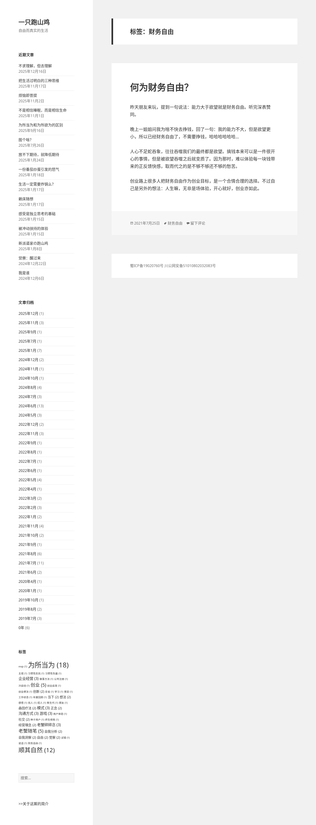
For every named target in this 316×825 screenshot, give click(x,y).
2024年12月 (28, 359)
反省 (49, 691)
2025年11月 (28, 322)
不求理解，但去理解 (35, 65)
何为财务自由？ (161, 87)
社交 (24, 719)
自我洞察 (27, 737)
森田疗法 (27, 708)
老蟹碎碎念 (49, 724)
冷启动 (24, 685)
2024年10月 (28, 378)
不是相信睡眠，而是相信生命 (43, 110)
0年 (21, 627)
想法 (65, 697)
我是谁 (24, 272)
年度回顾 (40, 697)
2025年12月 (28, 313)
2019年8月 (27, 609)
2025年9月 (27, 332)
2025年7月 (27, 341)
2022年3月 (27, 498)
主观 (23, 673)
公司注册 (61, 679)
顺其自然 (37, 750)
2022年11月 (28, 433)
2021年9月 (27, 544)
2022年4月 (27, 489)
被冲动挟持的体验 (33, 228)
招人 (41, 702)
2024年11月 (28, 368)
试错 (65, 737)
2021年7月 (27, 563)
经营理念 (27, 725)
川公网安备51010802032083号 (190, 265)
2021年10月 (28, 535)
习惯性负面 (53, 673)
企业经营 (29, 678)
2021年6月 (27, 572)
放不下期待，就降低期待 (39, 154)
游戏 (46, 713)
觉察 (54, 737)
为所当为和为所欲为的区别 (41, 125)
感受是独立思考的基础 (37, 213)
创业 (38, 685)
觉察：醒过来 (30, 258)
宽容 (68, 691)
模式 (43, 707)
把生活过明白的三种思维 (39, 80)
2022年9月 (27, 442)
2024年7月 (27, 396)
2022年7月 (27, 461)
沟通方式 (29, 713)
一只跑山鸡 (34, 22)
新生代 (52, 702)
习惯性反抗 (36, 673)
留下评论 (197, 223)
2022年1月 (27, 516)
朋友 (63, 702)
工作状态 (25, 697)
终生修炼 (52, 719)
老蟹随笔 (31, 731)
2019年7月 (27, 618)
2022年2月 (27, 507)
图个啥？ (26, 139)
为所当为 (48, 665)
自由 (42, 737)
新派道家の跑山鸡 (33, 243)
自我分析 (53, 731)
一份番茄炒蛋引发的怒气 (39, 169)
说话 (23, 743)
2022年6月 (27, 470)
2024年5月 (27, 415)
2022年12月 (28, 424)
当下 (53, 697)
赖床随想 (26, 198)
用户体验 (60, 713)
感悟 (23, 702)
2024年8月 (27, 387)
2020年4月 (27, 581)
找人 (32, 702)
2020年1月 (27, 590)
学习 (59, 691)
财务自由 (35, 743)
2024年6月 (27, 405)
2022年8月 (27, 452)
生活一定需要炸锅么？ (37, 184)
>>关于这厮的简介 (34, 803)
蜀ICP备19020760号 (147, 265)
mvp (23, 666)
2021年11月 (28, 526)
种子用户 (37, 719)
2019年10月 (28, 600)
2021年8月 (27, 553)
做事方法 (46, 679)
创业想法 (25, 691)
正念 (56, 708)
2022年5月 (27, 479)
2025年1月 (27, 350)
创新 (38, 691)
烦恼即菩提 (28, 95)
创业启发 (54, 685)
